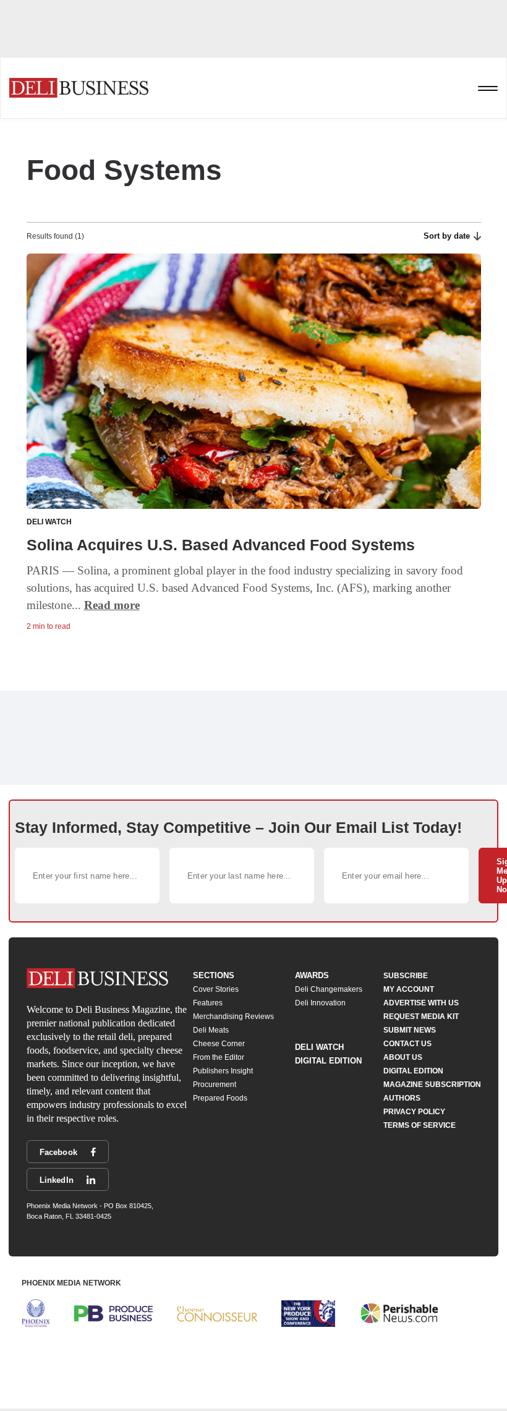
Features (208, 1003)
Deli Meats (211, 1030)
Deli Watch (319, 1047)
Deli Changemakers (328, 989)
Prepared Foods (220, 1098)
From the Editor (218, 1057)
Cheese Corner (219, 1043)
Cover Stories (216, 989)
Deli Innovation (320, 1003)
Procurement (214, 1084)
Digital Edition (328, 1060)
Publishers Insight (223, 1071)
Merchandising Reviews (233, 1016)
